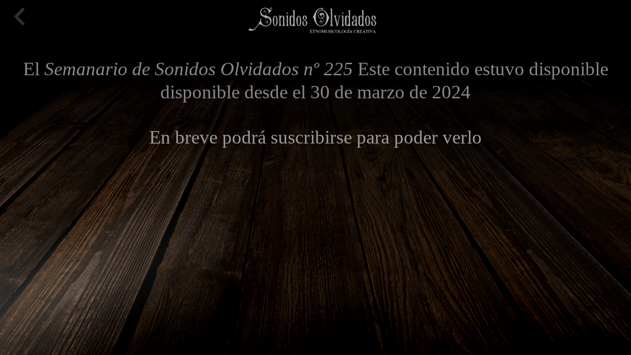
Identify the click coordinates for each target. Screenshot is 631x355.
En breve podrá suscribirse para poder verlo (315, 137)
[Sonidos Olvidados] (310, 19)
